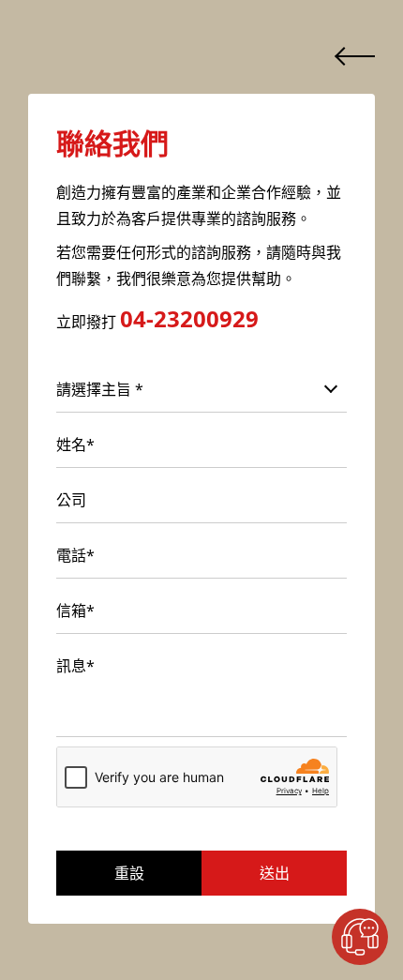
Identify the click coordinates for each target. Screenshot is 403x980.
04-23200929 (189, 318)
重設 (129, 873)
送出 (275, 873)
